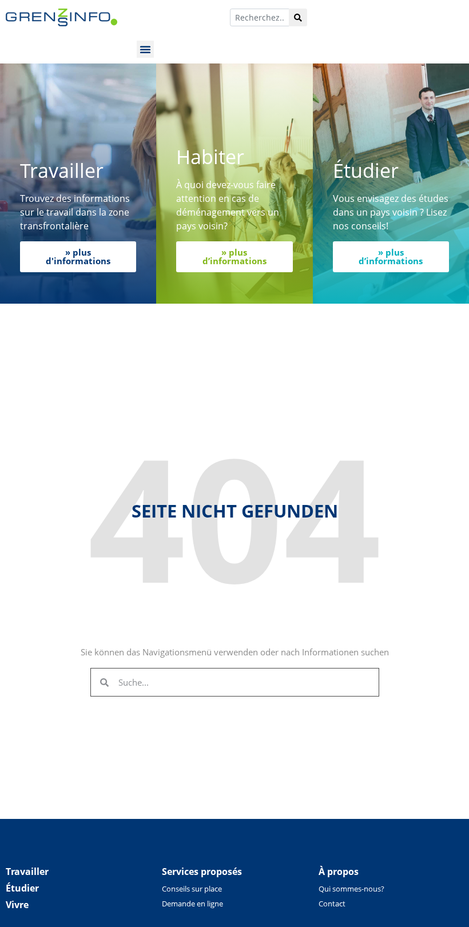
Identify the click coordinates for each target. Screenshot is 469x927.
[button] (145, 49)
